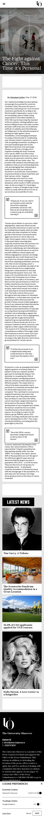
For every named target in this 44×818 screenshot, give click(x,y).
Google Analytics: (19, 804)
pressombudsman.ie (11, 780)
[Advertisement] (22, 82)
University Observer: (19, 793)
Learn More (6, 813)
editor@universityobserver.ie (14, 742)
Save (37, 813)
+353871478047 (10, 745)
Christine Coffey (17, 97)
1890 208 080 (27, 777)
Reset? (28, 813)
